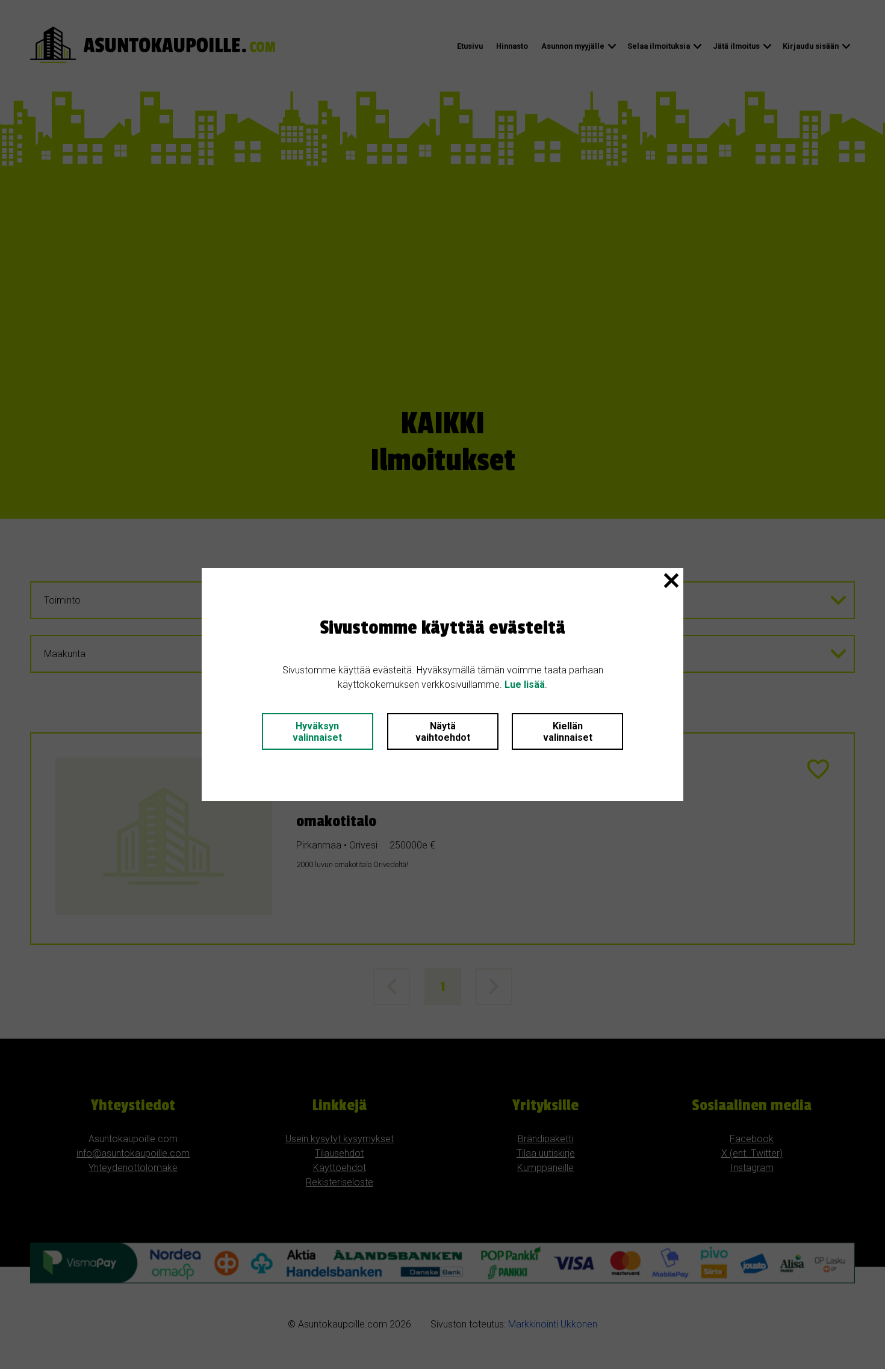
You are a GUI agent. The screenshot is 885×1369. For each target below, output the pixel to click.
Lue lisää (525, 684)
